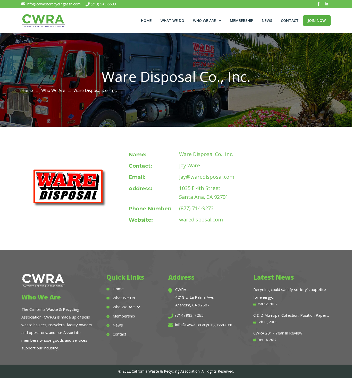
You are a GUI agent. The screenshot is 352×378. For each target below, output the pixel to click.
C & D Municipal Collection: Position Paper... (291, 315)
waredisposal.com (201, 219)
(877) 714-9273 (196, 208)
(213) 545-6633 (103, 4)
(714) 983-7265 (189, 315)
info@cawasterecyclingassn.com (54, 4)
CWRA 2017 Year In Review (277, 333)
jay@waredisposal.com (206, 176)
